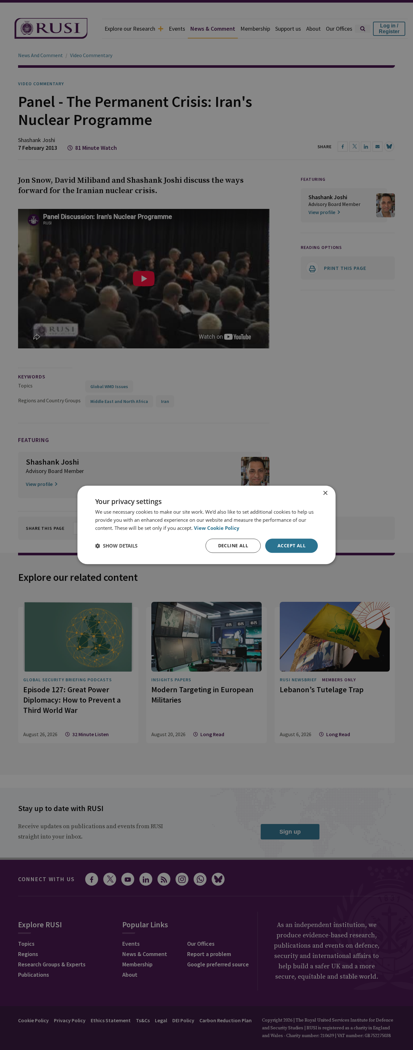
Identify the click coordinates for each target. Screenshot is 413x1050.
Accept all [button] (291, 545)
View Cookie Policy (216, 528)
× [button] (325, 493)
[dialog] (206, 525)
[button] (116, 545)
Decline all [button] (233, 545)
